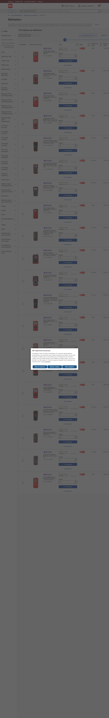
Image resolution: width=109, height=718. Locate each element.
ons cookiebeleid (46, 361)
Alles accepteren (40, 367)
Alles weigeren (69, 367)
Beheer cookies (54, 367)
